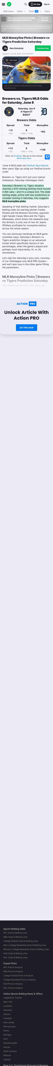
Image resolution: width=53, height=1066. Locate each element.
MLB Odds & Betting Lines (15, 953)
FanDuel (17, 156)
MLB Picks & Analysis (13, 984)
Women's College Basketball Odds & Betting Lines (26, 949)
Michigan (7, 1034)
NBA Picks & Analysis (13, 971)
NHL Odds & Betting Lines (15, 957)
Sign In (46, 4)
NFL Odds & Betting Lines (15, 933)
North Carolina (10, 1051)
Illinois (6, 1030)
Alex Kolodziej (16, 48)
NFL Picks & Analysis (12, 967)
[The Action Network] (9, 4)
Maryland (7, 1010)
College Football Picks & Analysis (18, 975)
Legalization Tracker (12, 997)
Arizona (6, 1014)
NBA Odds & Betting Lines (15, 937)
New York (7, 1002)
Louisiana (7, 1006)
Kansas (6, 1047)
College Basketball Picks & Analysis (19, 979)
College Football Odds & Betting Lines (20, 941)
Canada (7, 1059)
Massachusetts (10, 1043)
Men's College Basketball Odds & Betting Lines (24, 945)
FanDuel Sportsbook (37, 165)
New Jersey (8, 1022)
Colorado (7, 1018)
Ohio (5, 1039)
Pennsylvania (9, 1026)
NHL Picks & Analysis (13, 988)
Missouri (7, 1055)
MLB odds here (24, 158)
